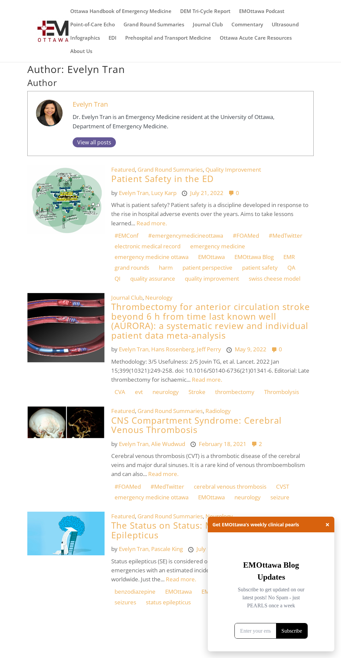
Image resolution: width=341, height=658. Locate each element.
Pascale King (167, 549)
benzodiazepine (135, 591)
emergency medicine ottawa (151, 257)
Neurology (158, 297)
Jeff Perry (209, 349)
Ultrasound (285, 25)
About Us (81, 51)
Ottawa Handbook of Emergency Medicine (120, 11)
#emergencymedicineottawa (185, 235)
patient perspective (207, 267)
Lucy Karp (164, 193)
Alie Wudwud (168, 444)
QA (291, 267)
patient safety (260, 267)
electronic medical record (147, 246)
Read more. (152, 223)
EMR (289, 257)
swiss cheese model (274, 278)
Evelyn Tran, (135, 193)
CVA (120, 392)
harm (166, 267)
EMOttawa (211, 257)
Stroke (196, 392)
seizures (125, 602)
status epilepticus (168, 602)
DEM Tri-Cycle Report (205, 11)
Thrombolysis (281, 392)
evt (139, 392)
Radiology (218, 411)
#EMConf (127, 235)
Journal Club (208, 25)
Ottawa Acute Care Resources (256, 38)
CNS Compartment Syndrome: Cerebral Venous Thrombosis (196, 425)
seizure (279, 497)
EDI (113, 38)
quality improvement (212, 278)
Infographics (85, 38)
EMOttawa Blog (254, 257)
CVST (282, 486)
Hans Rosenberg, (174, 349)
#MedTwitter (285, 235)
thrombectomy (234, 392)
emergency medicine (217, 246)
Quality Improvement (233, 169)
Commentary (247, 25)
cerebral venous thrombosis (230, 486)
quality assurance (152, 278)
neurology (166, 392)
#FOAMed (246, 235)
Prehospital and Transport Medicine (168, 38)
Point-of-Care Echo (92, 25)
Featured (123, 169)
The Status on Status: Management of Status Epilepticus (207, 530)
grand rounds (132, 267)
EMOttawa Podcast (261, 11)
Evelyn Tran (90, 104)
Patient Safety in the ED (162, 179)
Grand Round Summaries (154, 25)
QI (118, 278)
